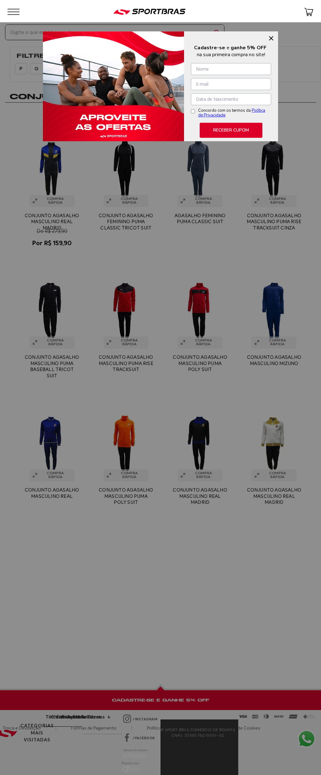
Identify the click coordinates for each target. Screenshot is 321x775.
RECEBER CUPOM (231, 130)
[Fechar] (271, 38)
